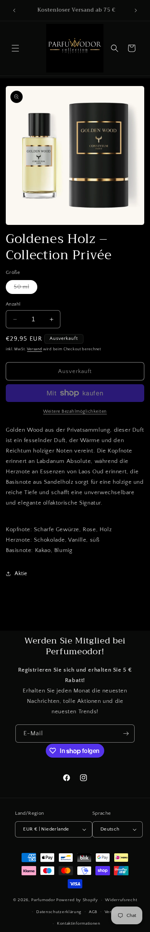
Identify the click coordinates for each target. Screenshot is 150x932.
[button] (15, 48)
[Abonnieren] (125, 733)
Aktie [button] (21, 574)
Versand (34, 349)
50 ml (25, 289)
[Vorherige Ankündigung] (14, 10)
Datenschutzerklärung (59, 912)
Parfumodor (43, 900)
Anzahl (13, 304)
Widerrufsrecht (121, 900)
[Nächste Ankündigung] (135, 10)
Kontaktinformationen (78, 923)
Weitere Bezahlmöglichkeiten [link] (75, 411)
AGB (93, 912)
